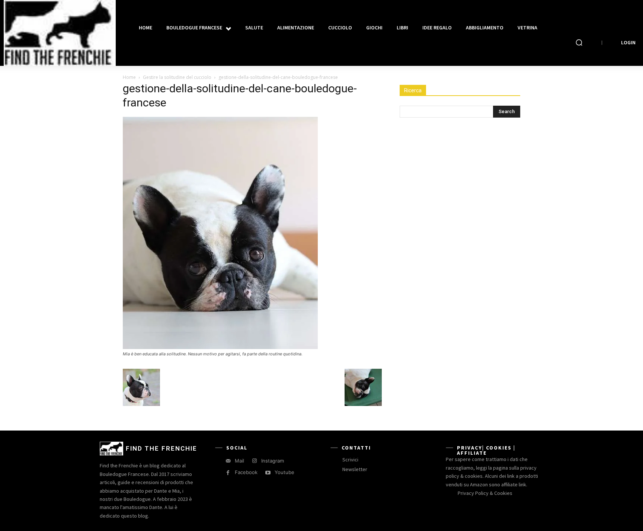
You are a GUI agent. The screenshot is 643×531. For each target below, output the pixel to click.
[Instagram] (254, 461)
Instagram (272, 461)
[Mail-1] (228, 461)
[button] (579, 42)
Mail (239, 461)
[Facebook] (228, 472)
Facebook (246, 472)
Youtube (284, 472)
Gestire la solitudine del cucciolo (177, 77)
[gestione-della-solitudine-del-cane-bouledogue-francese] (220, 347)
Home (129, 77)
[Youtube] (267, 472)
